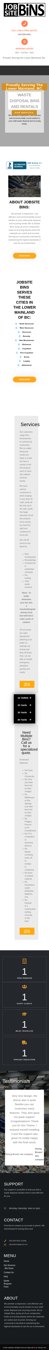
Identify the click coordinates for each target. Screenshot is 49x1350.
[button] (24, 70)
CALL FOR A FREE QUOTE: (24, 31)
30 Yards (22, 712)
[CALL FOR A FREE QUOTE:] (24, 23)
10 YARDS (23, 698)
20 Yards (22, 705)
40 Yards (22, 720)
